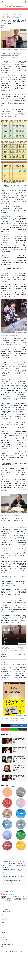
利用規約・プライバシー (5, 909)
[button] (22, 729)
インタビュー (8, 53)
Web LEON (3, 930)
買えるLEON (3, 932)
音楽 (13, 55)
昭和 (22, 53)
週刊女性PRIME (3, 922)
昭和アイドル (4, 55)
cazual (2, 946)
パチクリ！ (3, 941)
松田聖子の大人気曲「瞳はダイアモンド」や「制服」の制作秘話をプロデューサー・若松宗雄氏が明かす (13, 115)
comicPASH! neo (4, 939)
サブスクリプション (16, 53)
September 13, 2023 (16, 882)
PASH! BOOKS (3, 937)
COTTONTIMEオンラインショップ (7, 944)
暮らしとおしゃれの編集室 (5, 942)
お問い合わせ (3, 913)
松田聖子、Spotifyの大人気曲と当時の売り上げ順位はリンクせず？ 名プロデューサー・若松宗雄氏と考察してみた (13, 111)
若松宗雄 (16, 55)
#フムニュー (13, 869)
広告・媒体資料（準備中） (5, 911)
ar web (2, 925)
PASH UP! (2, 934)
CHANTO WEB (3, 923)
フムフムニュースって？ (5, 907)
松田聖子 (9, 55)
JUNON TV (3, 929)
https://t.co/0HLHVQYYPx (13, 876)
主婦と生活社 (3, 914)
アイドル (3, 53)
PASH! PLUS (3, 935)
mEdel (2, 927)
